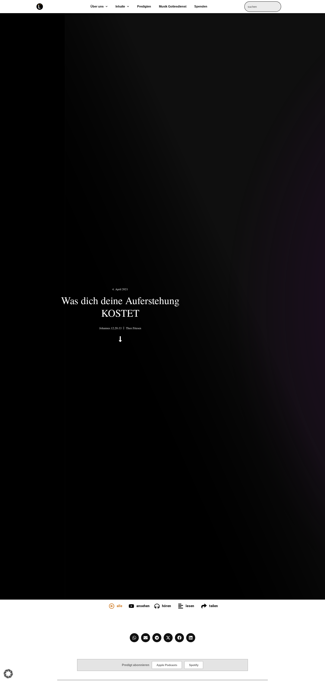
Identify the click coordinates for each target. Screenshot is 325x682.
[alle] (111, 606)
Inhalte (120, 6)
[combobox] (262, 6)
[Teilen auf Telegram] (156, 637)
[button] (8, 673)
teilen (213, 606)
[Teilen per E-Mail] (145, 637)
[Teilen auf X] (168, 637)
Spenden (200, 6)
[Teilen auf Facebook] (179, 637)
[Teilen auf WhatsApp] (134, 637)
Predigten (144, 6)
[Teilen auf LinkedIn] (190, 637)
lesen (190, 606)
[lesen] (180, 606)
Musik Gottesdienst (172, 6)
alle (119, 606)
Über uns (97, 6)
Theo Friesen (133, 328)
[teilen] (204, 606)
